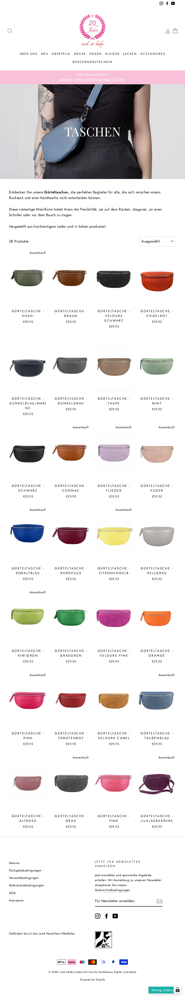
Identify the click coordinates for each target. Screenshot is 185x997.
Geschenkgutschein (92, 62)
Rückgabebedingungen (25, 870)
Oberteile (61, 54)
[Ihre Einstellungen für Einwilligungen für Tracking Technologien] (177, 989)
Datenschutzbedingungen (26, 885)
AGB (12, 893)
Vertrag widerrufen (165, 990)
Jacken (130, 54)
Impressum (16, 900)
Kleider (112, 54)
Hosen (95, 54)
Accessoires (152, 54)
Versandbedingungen (24, 878)
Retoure (14, 863)
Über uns (29, 54)
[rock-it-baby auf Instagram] (97, 916)
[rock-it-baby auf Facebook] (106, 916)
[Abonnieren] (159, 901)
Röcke (80, 54)
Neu (45, 54)
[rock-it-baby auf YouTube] (115, 916)
